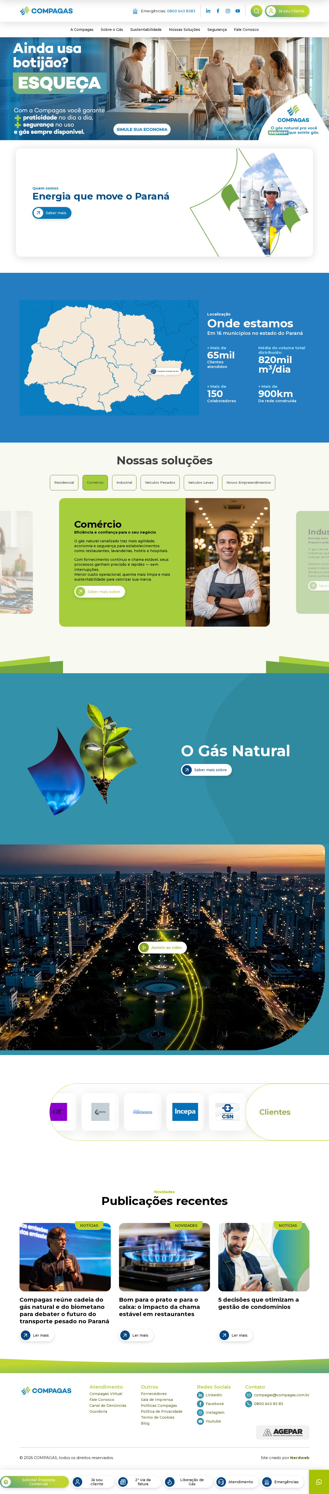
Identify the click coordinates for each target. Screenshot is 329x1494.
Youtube (213, 1421)
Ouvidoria (98, 1411)
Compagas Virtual (105, 1394)
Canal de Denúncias (107, 1405)
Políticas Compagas (159, 1405)
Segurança (217, 30)
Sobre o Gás (112, 30)
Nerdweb (299, 1457)
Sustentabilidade (146, 30)
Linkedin (214, 1395)
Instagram (215, 1412)
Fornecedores (154, 1394)
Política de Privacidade (161, 1411)
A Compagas (82, 30)
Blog (145, 1423)
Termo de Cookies (158, 1417)
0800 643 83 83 (268, 1404)
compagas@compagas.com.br (281, 1395)
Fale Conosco (246, 30)
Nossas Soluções (184, 30)
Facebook (215, 1404)
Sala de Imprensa (157, 1400)
